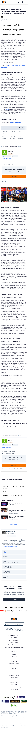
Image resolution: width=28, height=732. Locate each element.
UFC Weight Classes (14, 640)
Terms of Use (14, 680)
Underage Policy (14, 682)
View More (13, 524)
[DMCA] (7, 697)
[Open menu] (25, 2)
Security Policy (14, 689)
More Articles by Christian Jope (9, 546)
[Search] (22, 2)
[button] (26, 2)
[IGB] (20, 697)
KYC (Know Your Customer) (14, 687)
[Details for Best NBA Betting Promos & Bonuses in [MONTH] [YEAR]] (4, 504)
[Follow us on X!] (9, 629)
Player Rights (14, 684)
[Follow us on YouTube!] (12, 629)
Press (14, 666)
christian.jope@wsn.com (8, 552)
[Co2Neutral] (14, 705)
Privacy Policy (14, 677)
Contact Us (14, 656)
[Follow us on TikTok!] (22, 629)
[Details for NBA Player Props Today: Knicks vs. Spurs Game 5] (4, 518)
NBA (5, 5)
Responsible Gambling (14, 663)
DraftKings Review (6, 158)
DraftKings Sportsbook (15, 122)
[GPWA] (24, 701)
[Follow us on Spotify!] (18, 629)
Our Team (14, 659)
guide (7, 109)
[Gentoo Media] (5, 701)
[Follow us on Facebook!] (6, 629)
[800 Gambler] (15, 701)
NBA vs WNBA (14, 637)
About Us (14, 654)
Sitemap (14, 668)
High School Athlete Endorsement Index (14, 647)
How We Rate (14, 661)
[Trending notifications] (19, 2)
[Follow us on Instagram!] (15, 629)
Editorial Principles (14, 675)
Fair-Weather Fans (14, 642)
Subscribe (14, 599)
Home (2, 5)
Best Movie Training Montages (14, 644)
